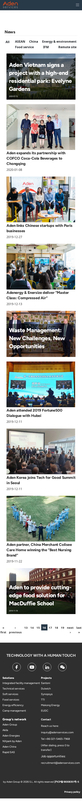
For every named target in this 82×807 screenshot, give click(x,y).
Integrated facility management (21, 683)
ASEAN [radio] (20, 41)
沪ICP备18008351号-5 (66, 781)
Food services (10, 699)
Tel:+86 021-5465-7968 (55, 739)
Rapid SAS (8, 752)
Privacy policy (72, 791)
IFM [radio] (46, 47)
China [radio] (33, 41)
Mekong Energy (50, 705)
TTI (43, 699)
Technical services (13, 688)
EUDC (44, 710)
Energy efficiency (12, 705)
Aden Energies (11, 735)
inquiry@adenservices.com (57, 732)
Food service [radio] (24, 47)
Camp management (14, 710)
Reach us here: (50, 726)
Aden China (9, 746)
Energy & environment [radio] (59, 41)
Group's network (14, 719)
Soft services (10, 694)
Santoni (45, 683)
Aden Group (9, 724)
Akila (5, 730)
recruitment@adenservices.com (60, 763)
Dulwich (46, 688)
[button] (15, 629)
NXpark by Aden (12, 741)
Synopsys (47, 694)
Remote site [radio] (67, 47)
